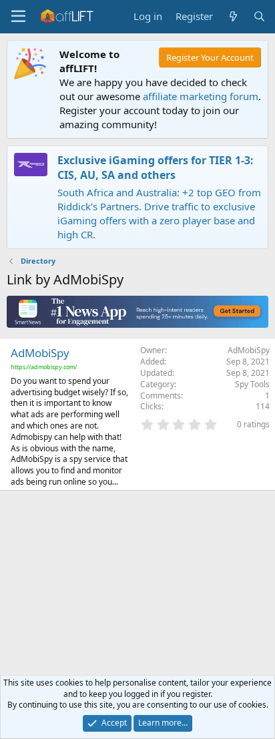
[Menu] (18, 16)
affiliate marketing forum (200, 96)
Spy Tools (252, 384)
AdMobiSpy (40, 352)
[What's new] (233, 16)
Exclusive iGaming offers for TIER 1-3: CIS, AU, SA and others (155, 167)
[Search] (259, 16)
